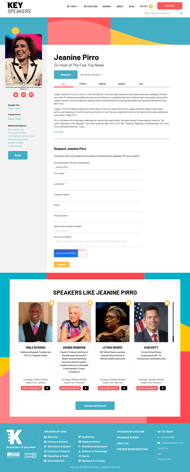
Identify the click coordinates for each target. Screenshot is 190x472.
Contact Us (163, 448)
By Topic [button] (71, 6)
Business (53, 436)
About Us (122, 443)
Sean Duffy (151, 347)
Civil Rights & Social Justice (21, 136)
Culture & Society (58, 441)
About (120, 6)
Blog (131, 6)
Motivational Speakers (94, 446)
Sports (86, 455)
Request (66, 74)
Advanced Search (95, 405)
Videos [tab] (102, 83)
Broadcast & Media (17, 132)
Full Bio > (59, 131)
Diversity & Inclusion (59, 446)
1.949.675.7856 (167, 437)
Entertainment (56, 460)
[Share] (31, 94)
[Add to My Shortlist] (15, 94)
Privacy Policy (164, 459)
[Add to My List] (51, 303)
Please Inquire (14, 108)
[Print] (23, 94)
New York (14, 119)
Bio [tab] (63, 83)
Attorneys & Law (16, 129)
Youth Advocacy (15, 146)
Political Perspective (18, 139)
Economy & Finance (59, 451)
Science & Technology (94, 451)
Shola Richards (35, 347)
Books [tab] (121, 83)
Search (107, 6)
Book (18, 155)
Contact (170, 5)
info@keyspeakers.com (172, 442)
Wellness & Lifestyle (93, 460)
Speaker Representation (132, 449)
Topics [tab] (83, 83)
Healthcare (88, 436)
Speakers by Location (130, 431)
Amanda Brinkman (74, 347)
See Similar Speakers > (91, 74)
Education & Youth (58, 455)
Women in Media (15, 142)
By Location (90, 6)
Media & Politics (91, 441)
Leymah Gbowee (113, 347)
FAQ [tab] (141, 83)
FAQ (159, 453)
